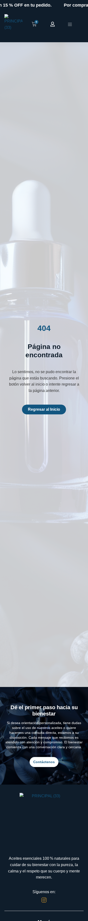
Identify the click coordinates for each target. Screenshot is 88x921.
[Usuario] (52, 24)
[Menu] (70, 24)
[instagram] (44, 900)
